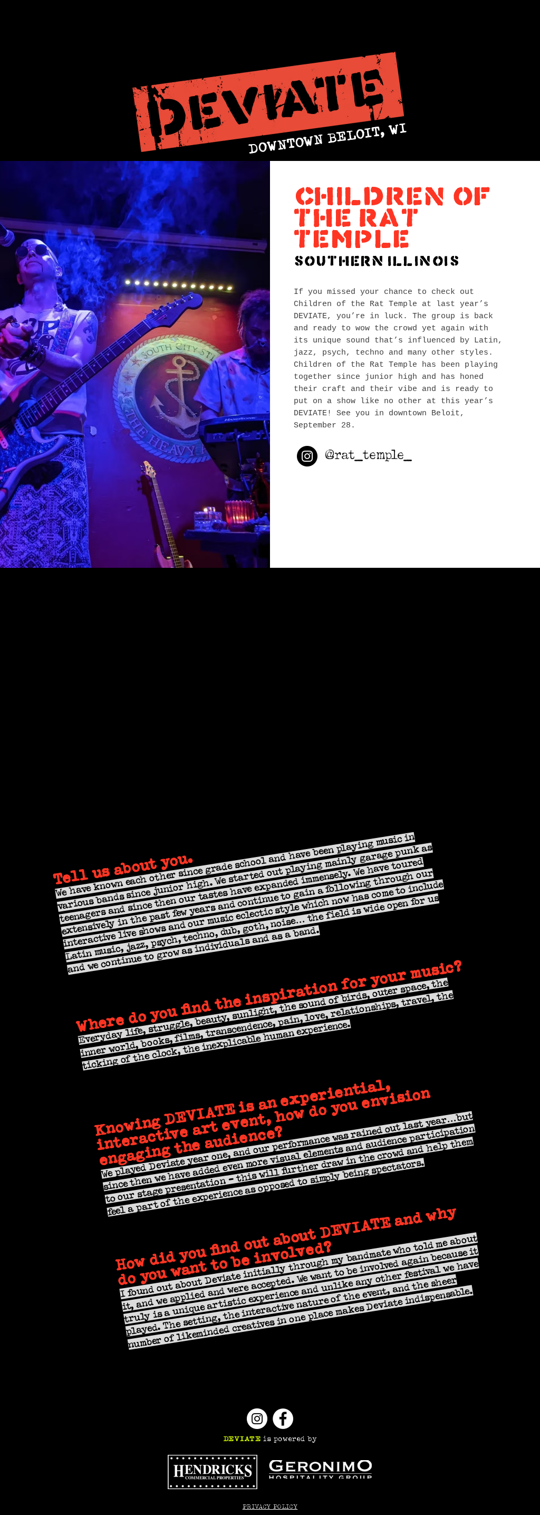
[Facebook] (283, 1418)
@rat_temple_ (368, 455)
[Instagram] (307, 456)
